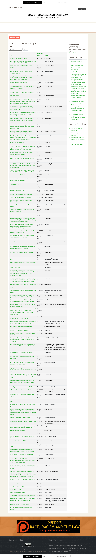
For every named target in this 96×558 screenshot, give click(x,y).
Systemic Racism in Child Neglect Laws (19, 174)
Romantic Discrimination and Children (19, 441)
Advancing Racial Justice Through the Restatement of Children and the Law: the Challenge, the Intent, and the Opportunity (23, 114)
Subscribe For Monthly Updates (32, 2)
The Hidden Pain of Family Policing (18, 58)
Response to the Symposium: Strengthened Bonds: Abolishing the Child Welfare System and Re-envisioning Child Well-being (22, 226)
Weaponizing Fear (14, 95)
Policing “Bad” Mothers (15, 184)
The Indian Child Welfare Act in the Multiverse (21, 194)
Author (46, 55)
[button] (18, 25)
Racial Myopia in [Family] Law (17, 190)
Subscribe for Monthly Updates (32, 556)
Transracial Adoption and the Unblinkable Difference (22, 495)
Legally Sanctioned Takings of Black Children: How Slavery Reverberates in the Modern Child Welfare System (22, 120)
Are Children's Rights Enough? (17, 142)
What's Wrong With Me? (15, 484)
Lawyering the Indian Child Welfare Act (19, 241)
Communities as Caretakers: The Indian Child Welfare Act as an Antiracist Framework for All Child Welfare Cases (23, 286)
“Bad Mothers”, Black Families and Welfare (20, 197)
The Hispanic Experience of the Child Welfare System (23, 421)
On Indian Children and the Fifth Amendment (20, 417)
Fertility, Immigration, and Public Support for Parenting (23, 262)
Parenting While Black (15, 267)
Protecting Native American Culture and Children (21, 387)
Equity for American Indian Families (18, 82)
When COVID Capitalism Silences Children (20, 214)
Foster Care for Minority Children (18, 487)
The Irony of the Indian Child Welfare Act (19, 330)
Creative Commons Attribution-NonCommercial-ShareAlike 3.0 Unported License (28, 551)
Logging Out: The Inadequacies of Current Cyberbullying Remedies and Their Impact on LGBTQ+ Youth (23, 369)
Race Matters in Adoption (16, 489)
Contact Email (72, 53)
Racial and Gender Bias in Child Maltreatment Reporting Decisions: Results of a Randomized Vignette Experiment (21, 107)
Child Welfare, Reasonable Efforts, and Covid (21, 326)
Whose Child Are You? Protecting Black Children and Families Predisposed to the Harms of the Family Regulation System (22, 126)
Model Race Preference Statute (17, 492)
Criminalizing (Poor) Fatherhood (17, 430)
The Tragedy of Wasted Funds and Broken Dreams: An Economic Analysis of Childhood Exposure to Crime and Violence (23, 339)
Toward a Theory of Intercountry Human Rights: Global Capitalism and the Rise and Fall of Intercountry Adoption (23, 376)
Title (11, 55)
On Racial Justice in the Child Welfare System (21, 389)
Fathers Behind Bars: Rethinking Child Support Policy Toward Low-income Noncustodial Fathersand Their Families (22, 466)
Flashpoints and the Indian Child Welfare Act (20, 504)
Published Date (40, 54)
